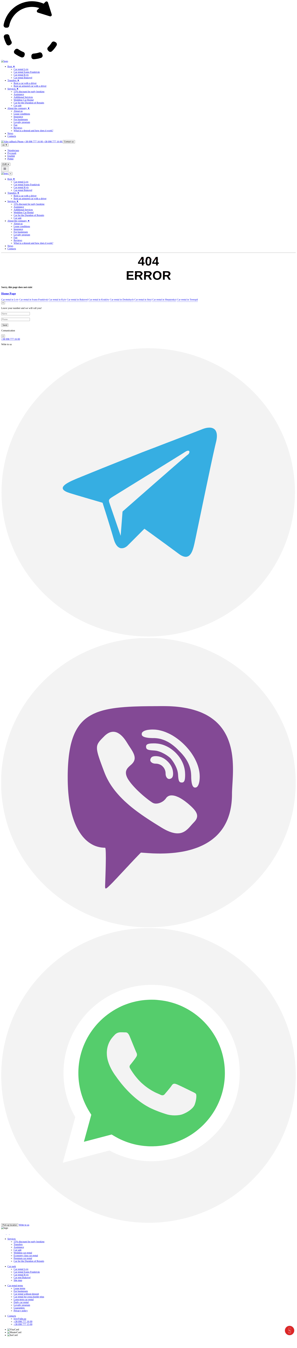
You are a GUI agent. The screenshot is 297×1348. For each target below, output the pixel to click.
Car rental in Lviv (10, 299)
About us (18, 111)
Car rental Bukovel (23, 77)
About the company (18, 108)
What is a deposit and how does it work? (33, 130)
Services (13, 88)
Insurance (18, 116)
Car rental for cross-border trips (29, 1296)
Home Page (8, 293)
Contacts (11, 136)
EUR (5, 164)
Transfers (13, 80)
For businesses (21, 119)
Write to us (24, 1225)
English (11, 156)
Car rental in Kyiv (57, 299)
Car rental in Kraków (98, 299)
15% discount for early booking (29, 91)
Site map (18, 1280)
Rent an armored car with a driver (30, 86)
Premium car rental (23, 1258)
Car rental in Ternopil (187, 299)
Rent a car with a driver (25, 83)
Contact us (69, 142)
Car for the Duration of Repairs (29, 102)
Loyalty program (22, 122)
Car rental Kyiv (21, 75)
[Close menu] (4, 169)
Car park (11, 1266)
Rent (11, 66)
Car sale (18, 105)
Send (4, 325)
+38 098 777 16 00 (10, 339)
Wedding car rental (23, 1252)
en (4, 145)
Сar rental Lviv (21, 69)
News (10, 133)
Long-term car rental (24, 1299)
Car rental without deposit (26, 1294)
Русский (11, 153)
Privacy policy (21, 1310)
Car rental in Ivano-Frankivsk (33, 299)
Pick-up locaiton (9, 1225)
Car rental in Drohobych (122, 299)
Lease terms (19, 1288)
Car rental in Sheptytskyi (164, 299)
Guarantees (19, 1308)
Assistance (19, 94)
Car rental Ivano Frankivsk (27, 72)
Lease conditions (22, 114)
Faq (15, 125)
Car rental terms (15, 1285)
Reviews (18, 127)
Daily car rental (21, 1302)
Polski (10, 158)
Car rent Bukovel (22, 1277)
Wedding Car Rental (24, 100)
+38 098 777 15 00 (23, 1324)
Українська (13, 150)
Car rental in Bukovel (77, 299)
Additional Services (23, 97)
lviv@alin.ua (20, 1318)
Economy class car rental (26, 1255)
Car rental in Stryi (143, 299)
